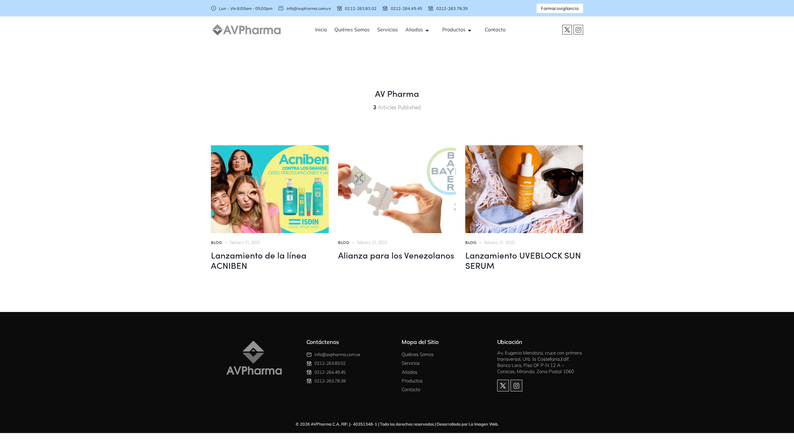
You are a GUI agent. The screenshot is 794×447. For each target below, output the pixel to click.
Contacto (495, 29)
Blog (216, 242)
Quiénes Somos (352, 29)
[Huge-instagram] (578, 29)
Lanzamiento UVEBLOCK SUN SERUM (523, 260)
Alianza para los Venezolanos (396, 255)
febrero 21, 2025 (245, 242)
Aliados (415, 29)
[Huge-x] (567, 29)
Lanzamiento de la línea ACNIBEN (258, 260)
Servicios (387, 29)
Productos (455, 29)
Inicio (321, 29)
